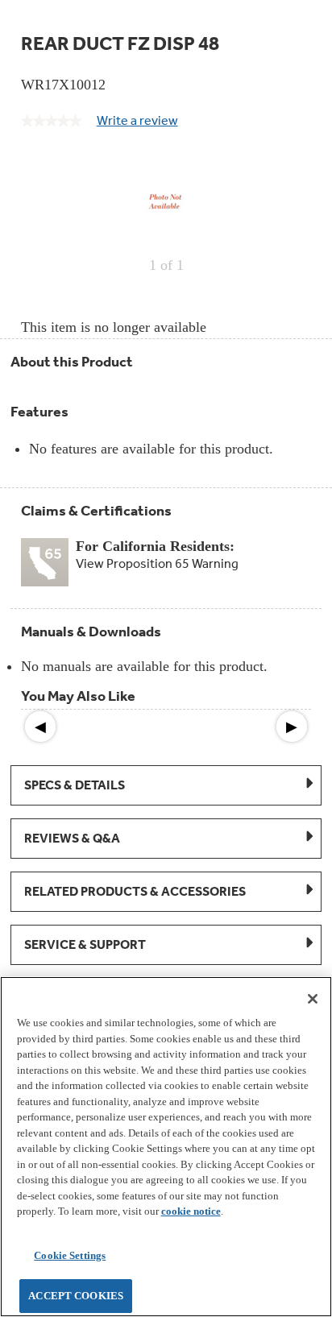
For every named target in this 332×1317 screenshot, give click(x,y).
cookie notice (191, 1211)
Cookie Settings (70, 1255)
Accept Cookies (75, 1296)
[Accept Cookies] (312, 999)
